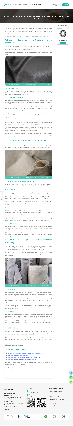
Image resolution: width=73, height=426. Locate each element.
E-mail (30, 394)
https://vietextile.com (17, 367)
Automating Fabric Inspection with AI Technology (58, 406)
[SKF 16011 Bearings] (62, 33)
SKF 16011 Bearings (63, 40)
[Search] (56, 6)
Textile (13, 4)
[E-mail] (27, 395)
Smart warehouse (18, 4)
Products (9, 4)
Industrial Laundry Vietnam (56, 396)
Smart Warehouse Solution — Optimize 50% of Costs (59, 402)
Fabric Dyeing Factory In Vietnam (57, 394)
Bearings (59, 28)
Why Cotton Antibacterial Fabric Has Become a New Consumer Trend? (24, 357)
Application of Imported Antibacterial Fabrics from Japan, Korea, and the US (25, 353)
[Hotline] (27, 391)
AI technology (24, 4)
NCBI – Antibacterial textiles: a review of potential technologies (22, 359)
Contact (63, 42)
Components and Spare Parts (56, 391)
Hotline (31, 390)
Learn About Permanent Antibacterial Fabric (18, 355)
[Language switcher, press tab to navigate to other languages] (56, 1)
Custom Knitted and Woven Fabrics (58, 399)
